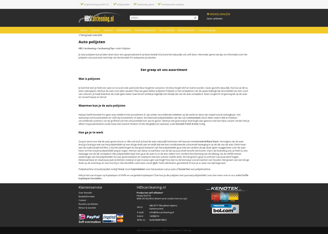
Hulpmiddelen (123, 30)
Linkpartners (175, 230)
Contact (82, 200)
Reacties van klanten (88, 204)
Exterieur (95, 30)
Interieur (108, 30)
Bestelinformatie (87, 196)
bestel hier (184, 169)
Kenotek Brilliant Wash (207, 141)
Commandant (193, 117)
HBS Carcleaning (87, 48)
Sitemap (187, 230)
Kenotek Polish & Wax (187, 123)
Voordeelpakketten (145, 30)
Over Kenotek (166, 30)
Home (83, 30)
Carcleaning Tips (105, 48)
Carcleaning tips (207, 30)
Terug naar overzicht (90, 35)
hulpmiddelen (138, 169)
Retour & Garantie (87, 207)
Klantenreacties (186, 30)
